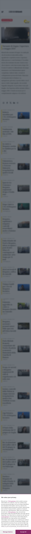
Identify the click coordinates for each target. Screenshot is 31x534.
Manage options (8, 532)
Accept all (23, 532)
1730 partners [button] (12, 501)
